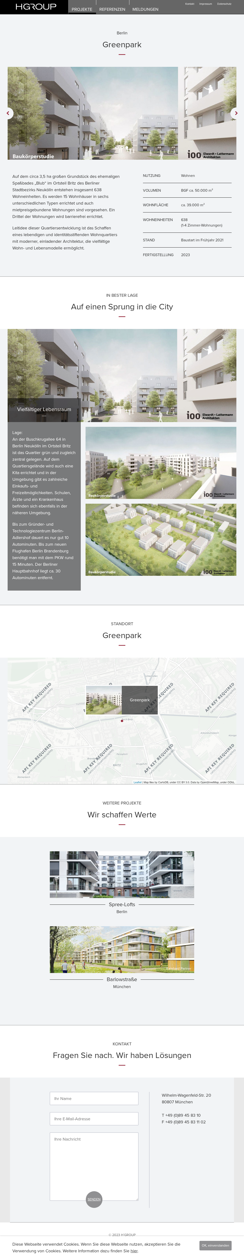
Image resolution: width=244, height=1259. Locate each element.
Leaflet (138, 782)
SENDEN (94, 1199)
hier (134, 1251)
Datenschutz (224, 3)
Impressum (205, 3)
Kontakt (189, 3)
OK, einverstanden (215, 1245)
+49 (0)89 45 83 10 (183, 1115)
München (122, 982)
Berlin (122, 907)
